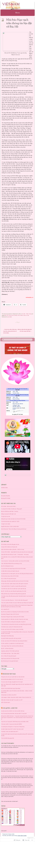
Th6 (3, 19)
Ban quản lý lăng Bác (5, 495)
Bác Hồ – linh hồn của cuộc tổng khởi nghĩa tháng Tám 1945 (13, 591)
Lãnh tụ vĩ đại (26, 315)
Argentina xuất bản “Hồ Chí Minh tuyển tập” (10, 651)
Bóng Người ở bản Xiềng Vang (7, 635)
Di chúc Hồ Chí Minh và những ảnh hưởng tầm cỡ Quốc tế (13, 621)
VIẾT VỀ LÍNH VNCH (5, 702)
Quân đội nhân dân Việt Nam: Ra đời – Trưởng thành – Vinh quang (15, 554)
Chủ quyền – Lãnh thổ (10, 708)
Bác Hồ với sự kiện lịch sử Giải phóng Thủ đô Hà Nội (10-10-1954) (15, 611)
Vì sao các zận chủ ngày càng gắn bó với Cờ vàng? (12, 681)
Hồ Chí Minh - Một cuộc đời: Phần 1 (8, 506)
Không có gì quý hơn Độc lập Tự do (8, 513)
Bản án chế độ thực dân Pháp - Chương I (9, 511)
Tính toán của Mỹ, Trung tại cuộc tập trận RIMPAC (11, 724)
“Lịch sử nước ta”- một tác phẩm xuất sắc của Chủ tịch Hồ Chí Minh (15, 560)
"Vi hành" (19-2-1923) (5, 523)
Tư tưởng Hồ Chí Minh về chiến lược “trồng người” (11, 508)
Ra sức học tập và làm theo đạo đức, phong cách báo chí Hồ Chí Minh (10, 331)
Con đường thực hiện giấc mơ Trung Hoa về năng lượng (12, 726)
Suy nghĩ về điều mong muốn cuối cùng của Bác (11, 638)
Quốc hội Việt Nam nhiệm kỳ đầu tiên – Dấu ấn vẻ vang (12, 549)
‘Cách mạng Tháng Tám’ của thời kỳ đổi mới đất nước (12, 645)
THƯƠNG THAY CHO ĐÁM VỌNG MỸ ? (9, 731)
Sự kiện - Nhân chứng (26, 313)
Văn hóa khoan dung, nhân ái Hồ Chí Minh (10, 576)
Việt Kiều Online (4, 487)
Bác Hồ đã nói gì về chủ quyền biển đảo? (9, 661)
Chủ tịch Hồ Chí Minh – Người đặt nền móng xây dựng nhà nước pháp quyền (17, 551)
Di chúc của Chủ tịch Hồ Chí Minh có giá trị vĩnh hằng (12, 629)
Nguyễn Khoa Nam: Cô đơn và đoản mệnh (10, 526)
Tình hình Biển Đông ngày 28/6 (7, 738)
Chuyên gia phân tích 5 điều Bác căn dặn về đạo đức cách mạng (14, 619)
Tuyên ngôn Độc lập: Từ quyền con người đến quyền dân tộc (13, 586)
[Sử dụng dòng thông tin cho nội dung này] (1, 674)
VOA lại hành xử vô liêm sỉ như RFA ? (8, 694)
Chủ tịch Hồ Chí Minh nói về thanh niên (9, 546)
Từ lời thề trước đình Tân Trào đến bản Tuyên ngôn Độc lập (13, 588)
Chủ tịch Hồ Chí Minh (12, 315)
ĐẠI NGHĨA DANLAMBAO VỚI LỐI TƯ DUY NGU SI (12, 679)
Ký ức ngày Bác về (5, 609)
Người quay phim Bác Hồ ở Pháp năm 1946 (10, 658)
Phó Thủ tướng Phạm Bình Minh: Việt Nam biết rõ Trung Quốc (14, 713)
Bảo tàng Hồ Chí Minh (5, 498)
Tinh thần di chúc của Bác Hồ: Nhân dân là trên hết (11, 626)
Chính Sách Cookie (22, 835)
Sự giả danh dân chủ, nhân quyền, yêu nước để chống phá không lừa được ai (17, 573)
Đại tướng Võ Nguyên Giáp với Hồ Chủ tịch (10, 614)
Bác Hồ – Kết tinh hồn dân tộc (7, 648)
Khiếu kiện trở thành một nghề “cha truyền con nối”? (12, 699)
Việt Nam (11, 4)
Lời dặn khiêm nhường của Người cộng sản (10, 571)
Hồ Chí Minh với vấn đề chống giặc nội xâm (10, 544)
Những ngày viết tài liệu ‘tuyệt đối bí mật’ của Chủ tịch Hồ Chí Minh (14, 581)
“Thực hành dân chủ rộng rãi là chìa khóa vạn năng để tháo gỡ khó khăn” (16, 624)
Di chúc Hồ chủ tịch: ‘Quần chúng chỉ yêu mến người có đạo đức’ (14, 583)
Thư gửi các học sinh (5, 516)
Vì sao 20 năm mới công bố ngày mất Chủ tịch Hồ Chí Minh (13, 568)
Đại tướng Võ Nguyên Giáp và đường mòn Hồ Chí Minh (12, 616)
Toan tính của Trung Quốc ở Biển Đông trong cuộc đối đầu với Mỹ (14, 721)
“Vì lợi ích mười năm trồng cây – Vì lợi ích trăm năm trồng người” (14, 600)
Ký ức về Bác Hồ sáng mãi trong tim (8, 578)
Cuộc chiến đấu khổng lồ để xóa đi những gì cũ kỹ (11, 563)
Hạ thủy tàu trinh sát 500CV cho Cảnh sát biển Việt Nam (12, 710)
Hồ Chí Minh (20, 315)
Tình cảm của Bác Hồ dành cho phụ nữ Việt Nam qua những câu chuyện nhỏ (17, 602)
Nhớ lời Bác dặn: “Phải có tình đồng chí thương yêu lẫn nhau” (13, 528)
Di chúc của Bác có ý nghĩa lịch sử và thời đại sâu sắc (12, 643)
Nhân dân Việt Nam (9, 674)
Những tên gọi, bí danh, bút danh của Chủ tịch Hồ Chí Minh (13, 518)
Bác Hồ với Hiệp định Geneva (7, 566)
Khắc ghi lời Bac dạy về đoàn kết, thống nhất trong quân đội (13, 593)
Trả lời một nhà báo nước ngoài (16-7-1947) (10, 521)
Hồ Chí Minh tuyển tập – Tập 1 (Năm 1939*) (10, 653)
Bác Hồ (6, 315)
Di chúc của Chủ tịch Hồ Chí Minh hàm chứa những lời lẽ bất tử (14, 640)
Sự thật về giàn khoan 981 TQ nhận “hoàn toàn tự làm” (12, 729)
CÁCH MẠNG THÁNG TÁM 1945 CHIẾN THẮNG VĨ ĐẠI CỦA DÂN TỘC (16, 697)
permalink (10, 316)
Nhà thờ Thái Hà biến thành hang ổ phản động (10, 688)
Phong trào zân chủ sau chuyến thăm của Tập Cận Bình (12, 676)
